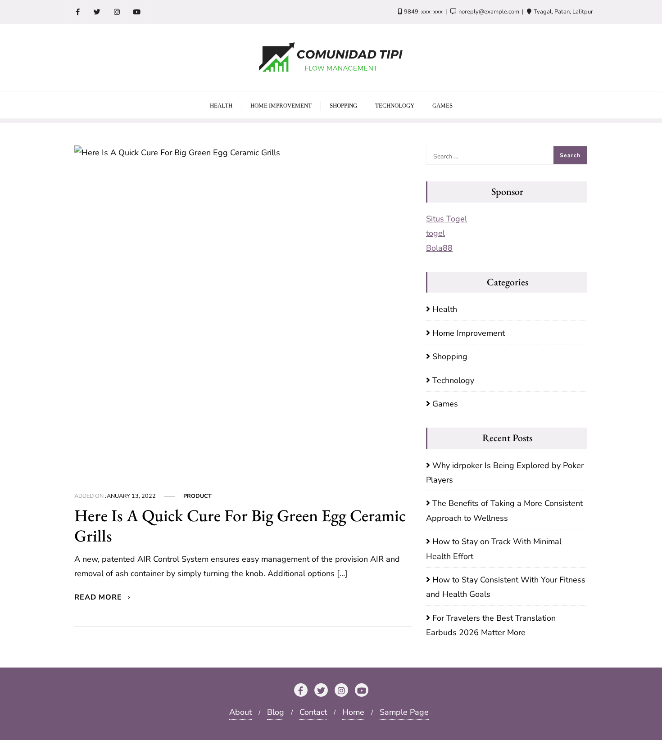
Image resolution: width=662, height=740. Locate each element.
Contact (313, 712)
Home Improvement (468, 333)
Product (197, 496)
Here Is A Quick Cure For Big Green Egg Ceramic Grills (240, 525)
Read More (99, 597)
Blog (275, 712)
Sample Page (404, 712)
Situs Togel (446, 218)
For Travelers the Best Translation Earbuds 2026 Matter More (491, 625)
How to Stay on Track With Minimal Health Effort (494, 548)
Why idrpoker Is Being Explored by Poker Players (505, 472)
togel (435, 233)
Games (445, 403)
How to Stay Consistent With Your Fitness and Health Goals (505, 587)
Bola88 (439, 248)
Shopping (449, 356)
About (240, 712)
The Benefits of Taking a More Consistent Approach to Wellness (504, 510)
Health (444, 309)
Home (353, 712)
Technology (453, 380)
